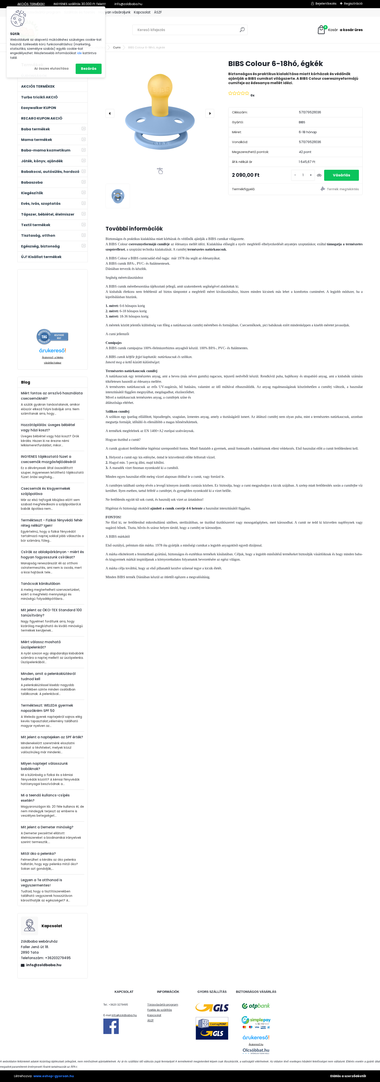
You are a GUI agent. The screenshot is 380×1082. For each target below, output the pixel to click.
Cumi (117, 47)
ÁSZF (158, 12)
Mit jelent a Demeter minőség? (47, 827)
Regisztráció (353, 3)
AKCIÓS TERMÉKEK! (31, 4)
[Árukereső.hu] (52, 331)
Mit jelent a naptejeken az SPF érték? (52, 737)
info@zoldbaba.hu (43, 965)
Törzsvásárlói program (162, 1004)
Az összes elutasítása (51, 68)
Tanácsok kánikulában (40, 583)
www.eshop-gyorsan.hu (53, 1076)
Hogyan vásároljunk (114, 12)
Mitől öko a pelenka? (38, 853)
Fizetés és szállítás (159, 1010)
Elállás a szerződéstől (348, 1076)
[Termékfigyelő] (329, 189)
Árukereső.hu (256, 1044)
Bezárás (88, 68)
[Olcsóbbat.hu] (256, 1051)
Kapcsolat (142, 12)
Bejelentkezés (326, 3)
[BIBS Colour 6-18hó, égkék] (160, 113)
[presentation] (110, 113)
